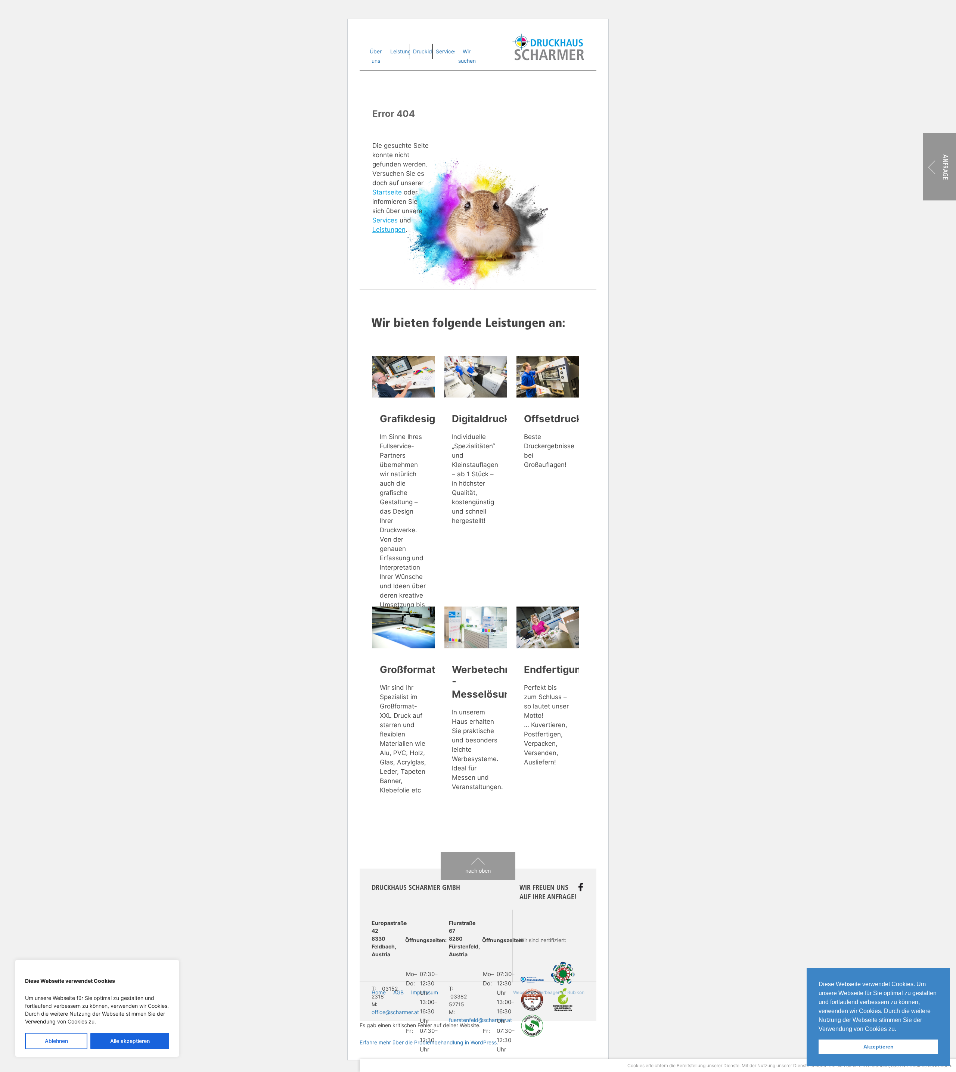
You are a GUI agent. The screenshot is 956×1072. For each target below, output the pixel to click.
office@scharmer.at (395, 1012)
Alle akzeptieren (130, 1041)
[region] (97, 1008)
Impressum (424, 992)
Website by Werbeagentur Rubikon (548, 992)
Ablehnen (56, 1041)
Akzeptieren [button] (878, 1047)
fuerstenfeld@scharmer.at (480, 1020)
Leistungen (403, 51)
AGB (398, 992)
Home (379, 992)
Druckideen (427, 51)
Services (446, 51)
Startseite (387, 192)
